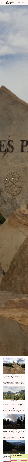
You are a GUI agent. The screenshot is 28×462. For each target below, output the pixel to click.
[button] (19, 455)
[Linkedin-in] (25, 2)
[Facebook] (18, 2)
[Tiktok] (23, 2)
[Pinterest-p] (21, 2)
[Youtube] (22, 2)
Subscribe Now (19, 460)
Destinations (13, 178)
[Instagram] (19, 2)
